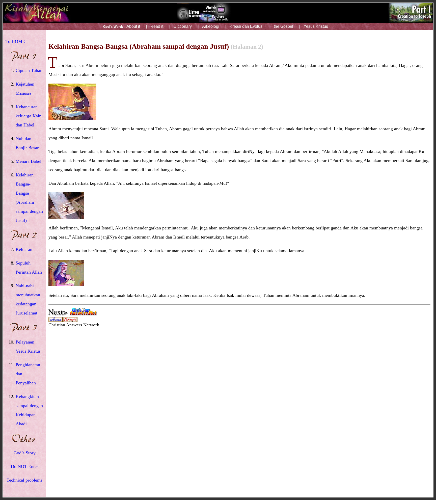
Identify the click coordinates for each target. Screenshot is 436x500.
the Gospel (283, 26)
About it (133, 26)
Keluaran (24, 249)
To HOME (15, 41)
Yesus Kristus (316, 26)
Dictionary (183, 26)
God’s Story (25, 452)
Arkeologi (210, 26)
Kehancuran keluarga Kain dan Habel (28, 115)
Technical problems (24, 480)
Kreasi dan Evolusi (246, 26)
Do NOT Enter (24, 466)
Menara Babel (28, 161)
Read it (156, 26)
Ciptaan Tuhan (29, 70)
